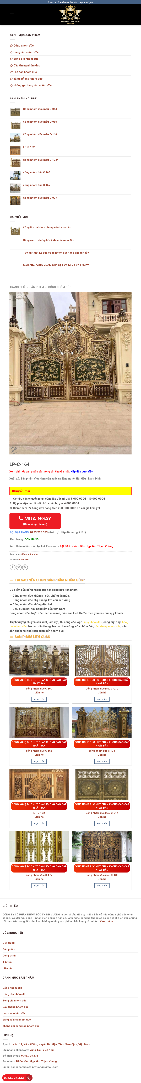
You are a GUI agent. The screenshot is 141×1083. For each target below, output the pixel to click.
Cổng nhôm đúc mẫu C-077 (40, 197)
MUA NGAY (37, 520)
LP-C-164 (24, 559)
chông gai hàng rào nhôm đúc (32, 85)
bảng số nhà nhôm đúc (27, 78)
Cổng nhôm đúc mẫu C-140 (40, 134)
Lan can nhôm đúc (25, 72)
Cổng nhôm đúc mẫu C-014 (102, 812)
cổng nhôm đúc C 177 (39, 875)
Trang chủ (17, 287)
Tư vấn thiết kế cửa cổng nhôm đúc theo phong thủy (56, 252)
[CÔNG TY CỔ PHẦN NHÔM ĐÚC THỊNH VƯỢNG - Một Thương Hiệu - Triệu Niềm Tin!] (70, 14)
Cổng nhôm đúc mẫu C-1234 (40, 159)
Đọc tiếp (39, 699)
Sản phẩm (37, 287)
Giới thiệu (9, 942)
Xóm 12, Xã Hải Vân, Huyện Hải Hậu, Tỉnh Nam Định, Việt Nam (51, 1044)
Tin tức (7, 962)
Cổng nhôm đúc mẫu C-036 (40, 121)
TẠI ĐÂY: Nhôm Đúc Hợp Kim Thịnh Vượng (86, 546)
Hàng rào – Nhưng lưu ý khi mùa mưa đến (48, 240)
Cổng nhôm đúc (59, 287)
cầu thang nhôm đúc (108, 626)
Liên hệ (39, 692)
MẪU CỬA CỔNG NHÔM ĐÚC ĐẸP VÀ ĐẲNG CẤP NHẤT (56, 265)
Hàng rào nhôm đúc (26, 52)
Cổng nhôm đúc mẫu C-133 (102, 875)
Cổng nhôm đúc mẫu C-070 (102, 688)
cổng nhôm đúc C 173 (102, 750)
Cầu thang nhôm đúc (26, 65)
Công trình (9, 955)
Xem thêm (106, 921)
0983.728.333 (39, 532)
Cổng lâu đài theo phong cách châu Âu (47, 227)
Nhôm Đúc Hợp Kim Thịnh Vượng (36, 1061)
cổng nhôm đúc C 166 (39, 750)
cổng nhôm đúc (92, 622)
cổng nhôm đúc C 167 (36, 185)
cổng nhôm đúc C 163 (36, 172)
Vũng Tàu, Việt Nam (42, 1050)
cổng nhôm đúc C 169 (39, 688)
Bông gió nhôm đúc (25, 58)
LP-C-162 (39, 812)
